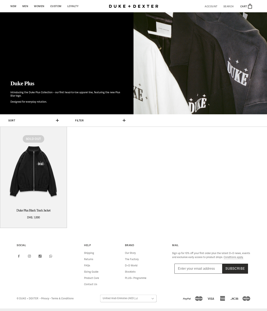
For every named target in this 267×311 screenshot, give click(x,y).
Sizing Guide (91, 271)
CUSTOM (56, 6)
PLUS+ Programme (135, 278)
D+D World (131, 265)
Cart (244, 6)
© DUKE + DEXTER (28, 298)
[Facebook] (19, 256)
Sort (11, 120)
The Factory (132, 259)
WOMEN (39, 6)
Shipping (89, 253)
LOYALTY (73, 6)
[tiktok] (40, 256)
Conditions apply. (233, 257)
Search (228, 6)
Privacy (45, 298)
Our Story (130, 253)
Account (211, 6)
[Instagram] (29, 256)
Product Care (91, 278)
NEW (13, 6)
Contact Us (90, 284)
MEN (25, 6)
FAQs (87, 265)
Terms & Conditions (62, 298)
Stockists (130, 271)
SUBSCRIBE (235, 269)
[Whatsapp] (51, 256)
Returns (88, 259)
